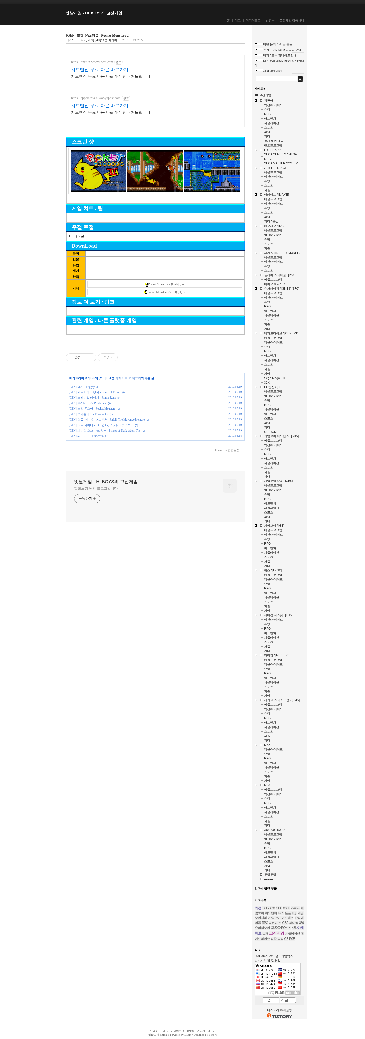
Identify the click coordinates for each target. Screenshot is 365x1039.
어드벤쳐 (271, 913)
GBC (279, 908)
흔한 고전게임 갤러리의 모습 (282, 50)
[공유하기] (84, 357)
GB (286, 939)
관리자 (201, 1030)
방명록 (270, 20)
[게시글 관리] (91, 357)
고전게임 (276, 933)
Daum (187, 1034)
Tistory (213, 1034)
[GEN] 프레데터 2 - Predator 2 (87, 403)
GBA (285, 923)
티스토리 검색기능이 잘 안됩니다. (279, 63)
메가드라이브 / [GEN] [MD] (87, 378)
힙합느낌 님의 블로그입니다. (96, 488)
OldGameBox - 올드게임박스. (274, 956)
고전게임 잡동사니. (267, 960)
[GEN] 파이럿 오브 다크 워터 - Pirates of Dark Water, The (104, 430)
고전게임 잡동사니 (292, 20)
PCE (292, 939)
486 (294, 928)
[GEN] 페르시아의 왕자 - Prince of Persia (94, 392)
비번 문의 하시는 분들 (277, 44)
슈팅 (280, 939)
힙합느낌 (153, 1034)
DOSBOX (268, 908)
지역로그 (155, 1030)
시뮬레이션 (292, 933)
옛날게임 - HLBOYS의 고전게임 (94, 13)
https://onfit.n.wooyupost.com (92, 62)
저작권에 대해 (272, 71)
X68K (286, 908)
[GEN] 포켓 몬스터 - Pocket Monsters (92, 408)
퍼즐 (274, 939)
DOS (281, 913)
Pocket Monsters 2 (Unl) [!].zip (166, 284)
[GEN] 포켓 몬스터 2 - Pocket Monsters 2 (97, 35)
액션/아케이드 (118, 378)
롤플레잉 (291, 913)
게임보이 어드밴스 (280, 918)
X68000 (275, 928)
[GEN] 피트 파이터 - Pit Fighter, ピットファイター (101, 425)
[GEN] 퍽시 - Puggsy (82, 387)
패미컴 (293, 923)
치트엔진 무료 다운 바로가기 (99, 69)
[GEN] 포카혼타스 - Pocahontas (88, 414)
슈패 (265, 933)
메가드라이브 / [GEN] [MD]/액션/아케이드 (93, 40)
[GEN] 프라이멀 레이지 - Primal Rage (92, 397)
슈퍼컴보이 (262, 928)
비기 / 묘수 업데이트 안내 (280, 55)
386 (301, 923)
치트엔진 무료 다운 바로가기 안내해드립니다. (111, 76)
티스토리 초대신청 (279, 1010)
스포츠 (295, 908)
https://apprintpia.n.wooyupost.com (96, 98)
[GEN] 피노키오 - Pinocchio (86, 436)
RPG (265, 923)
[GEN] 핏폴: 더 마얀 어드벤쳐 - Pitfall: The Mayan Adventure (107, 419)
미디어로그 (253, 20)
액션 (258, 908)
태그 (238, 20)
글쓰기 (211, 1030)
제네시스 (275, 923)
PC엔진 (286, 928)
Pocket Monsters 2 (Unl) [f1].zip (166, 292)
